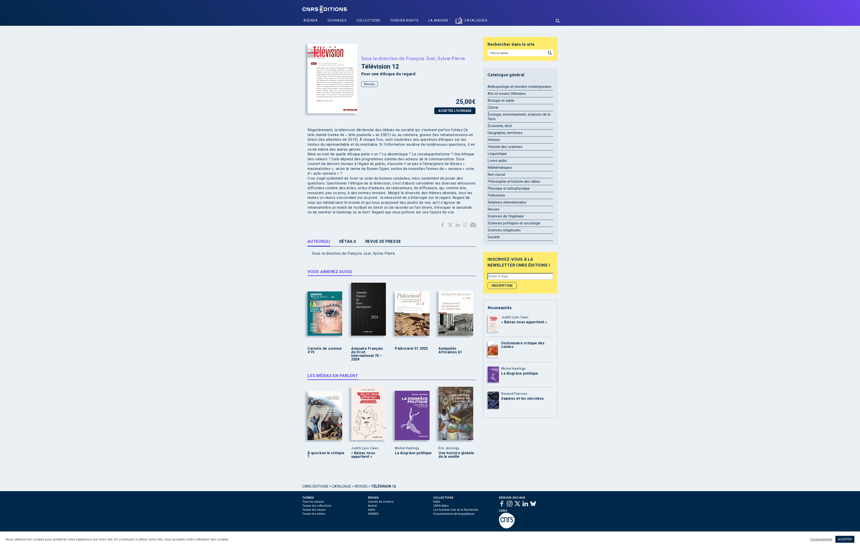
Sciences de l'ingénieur (506, 216)
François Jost (420, 58)
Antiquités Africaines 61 (450, 350)
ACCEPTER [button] (845, 539)
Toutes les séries (313, 513)
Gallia (371, 509)
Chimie (493, 107)
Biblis (437, 501)
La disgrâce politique (413, 453)
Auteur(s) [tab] (318, 241)
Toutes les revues (314, 509)
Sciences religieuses (504, 230)
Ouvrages (337, 20)
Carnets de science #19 (324, 350)
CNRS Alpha (441, 505)
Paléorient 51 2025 (411, 348)
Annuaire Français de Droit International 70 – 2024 (367, 354)
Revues (369, 84)
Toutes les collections (316, 505)
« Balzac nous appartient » (363, 454)
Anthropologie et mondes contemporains (519, 87)
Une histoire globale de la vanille (456, 454)
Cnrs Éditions (315, 486)
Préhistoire (496, 195)
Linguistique (497, 154)
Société (494, 237)
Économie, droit (500, 126)
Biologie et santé (501, 100)
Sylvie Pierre (451, 58)
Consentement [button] (821, 539)
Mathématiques (500, 167)
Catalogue (341, 486)
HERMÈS (373, 513)
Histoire (494, 140)
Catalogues (476, 20)
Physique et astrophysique (509, 188)
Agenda (310, 20)
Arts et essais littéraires (507, 93)
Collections (369, 20)
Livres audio (497, 160)
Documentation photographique (453, 513)
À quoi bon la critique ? (325, 454)
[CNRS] (507, 527)
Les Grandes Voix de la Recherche (455, 509)
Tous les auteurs (313, 501)
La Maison (438, 20)
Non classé (496, 174)
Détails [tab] (347, 241)
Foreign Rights (404, 20)
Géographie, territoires (505, 133)
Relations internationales (507, 202)
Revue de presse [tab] (383, 241)
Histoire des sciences (505, 147)
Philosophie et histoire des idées (514, 181)
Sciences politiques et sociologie (514, 223)
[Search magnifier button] (557, 20)
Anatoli (372, 505)
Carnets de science (380, 501)
